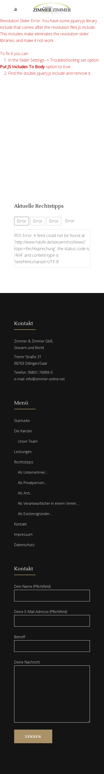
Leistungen (23, 451)
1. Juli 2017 (37, 103)
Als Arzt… (25, 493)
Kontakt (20, 524)
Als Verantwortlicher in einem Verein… (48, 503)
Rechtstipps (23, 462)
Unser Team (28, 441)
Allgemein (56, 103)
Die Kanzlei (23, 431)
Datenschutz (24, 544)
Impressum (23, 534)
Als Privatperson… (32, 482)
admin (19, 103)
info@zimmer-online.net (45, 379)
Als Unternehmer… (33, 472)
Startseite (22, 420)
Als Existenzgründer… (35, 513)
